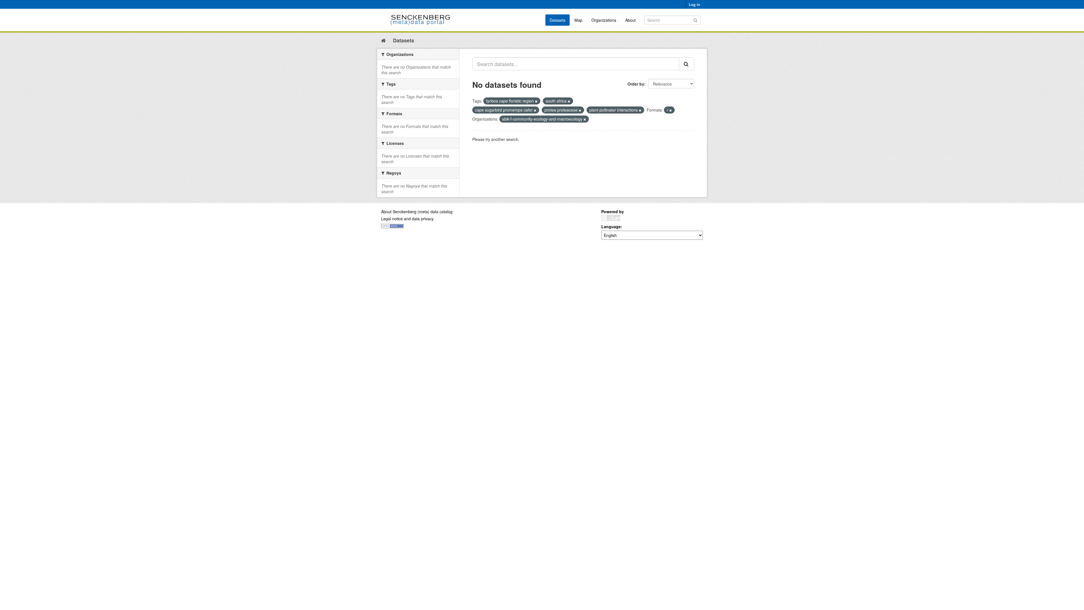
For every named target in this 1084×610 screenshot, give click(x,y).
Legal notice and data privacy (407, 218)
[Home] (383, 40)
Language (611, 226)
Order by (636, 84)
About (630, 20)
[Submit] (695, 19)
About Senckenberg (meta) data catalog (417, 211)
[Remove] (536, 101)
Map (578, 20)
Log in (694, 4)
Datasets (557, 20)
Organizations (603, 20)
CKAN (610, 218)
